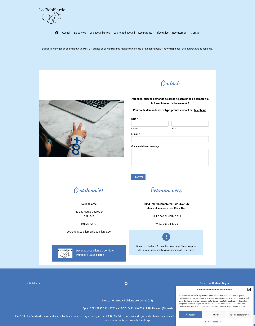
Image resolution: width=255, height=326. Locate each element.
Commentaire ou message (145, 146)
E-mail (135, 134)
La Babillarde (49, 48)
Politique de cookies (213, 322)
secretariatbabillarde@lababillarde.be (89, 231)
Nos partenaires (111, 300)
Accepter (190, 314)
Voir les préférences (239, 314)
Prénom (134, 128)
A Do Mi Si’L (83, 48)
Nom (134, 118)
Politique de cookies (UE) (138, 300)
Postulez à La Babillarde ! (90, 254)
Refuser (215, 314)
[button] (249, 289)
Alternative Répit (152, 48)
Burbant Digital (220, 283)
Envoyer (138, 176)
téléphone (200, 110)
